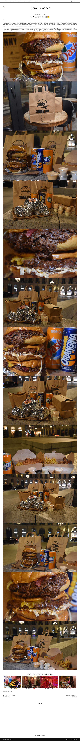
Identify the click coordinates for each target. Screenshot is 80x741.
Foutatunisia (9, 696)
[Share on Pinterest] (12, 691)
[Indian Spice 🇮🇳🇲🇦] (31, 682)
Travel (20, 1)
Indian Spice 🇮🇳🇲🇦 (30, 688)
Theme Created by (71, 739)
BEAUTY (41, 1)
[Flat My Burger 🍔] (12, 682)
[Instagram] (71, 1)
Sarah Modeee (9, 739)
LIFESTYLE (31, 1)
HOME (6, 1)
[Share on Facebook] (8, 691)
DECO (36, 1)
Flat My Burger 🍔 (11, 688)
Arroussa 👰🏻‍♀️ (71, 696)
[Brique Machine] (49, 682)
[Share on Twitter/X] (10, 691)
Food (25, 1)
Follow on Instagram (40, 735)
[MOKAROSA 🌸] (67, 682)
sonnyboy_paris (49, 22)
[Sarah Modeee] (40, 8)
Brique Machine (48, 688)
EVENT (15, 1)
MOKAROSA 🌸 (67, 688)
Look (10, 1)
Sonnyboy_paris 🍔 (40, 17)
